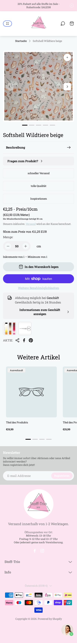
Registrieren (62, 475)
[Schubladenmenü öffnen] (7, 24)
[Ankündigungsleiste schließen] (72, 5)
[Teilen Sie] (17, 340)
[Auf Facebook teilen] (24, 340)
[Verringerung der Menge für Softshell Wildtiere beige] (8, 246)
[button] (24, 125)
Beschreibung (15, 147)
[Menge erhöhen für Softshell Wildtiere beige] (25, 246)
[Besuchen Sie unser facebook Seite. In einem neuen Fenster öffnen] (35, 551)
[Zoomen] (67, 57)
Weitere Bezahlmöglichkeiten (38, 288)
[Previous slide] (9, 86)
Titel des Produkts (17, 422)
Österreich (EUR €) (36, 585)
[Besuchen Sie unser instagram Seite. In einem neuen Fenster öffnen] (42, 551)
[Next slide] (67, 86)
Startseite (21, 41)
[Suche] (63, 23)
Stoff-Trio (12, 562)
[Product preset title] (31, 391)
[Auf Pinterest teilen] (31, 340)
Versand (31, 224)
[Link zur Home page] (38, 504)
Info (7, 572)
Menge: (8, 237)
